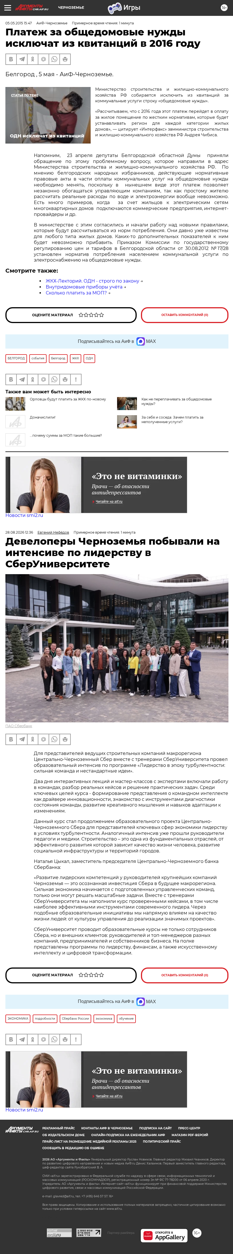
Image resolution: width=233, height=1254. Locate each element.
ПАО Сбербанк (18, 726)
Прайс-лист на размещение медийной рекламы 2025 (89, 1141)
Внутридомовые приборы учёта (84, 287)
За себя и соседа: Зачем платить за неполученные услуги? (172, 419)
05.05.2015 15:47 (18, 23)
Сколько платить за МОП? (76, 293)
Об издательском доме (63, 1135)
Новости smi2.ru (24, 515)
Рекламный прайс (58, 1128)
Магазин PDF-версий (190, 1135)
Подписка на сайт (155, 1128)
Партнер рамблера (120, 1232)
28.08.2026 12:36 (19, 532)
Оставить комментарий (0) (184, 315)
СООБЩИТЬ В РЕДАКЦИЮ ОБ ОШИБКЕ (73, 1148)
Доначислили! (42, 417)
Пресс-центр (189, 1128)
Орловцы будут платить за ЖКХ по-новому (68, 399)
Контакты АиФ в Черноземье (107, 1128)
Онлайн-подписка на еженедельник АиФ (128, 1135)
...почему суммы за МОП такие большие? (66, 435)
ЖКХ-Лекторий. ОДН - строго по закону (92, 281)
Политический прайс (162, 1141)
